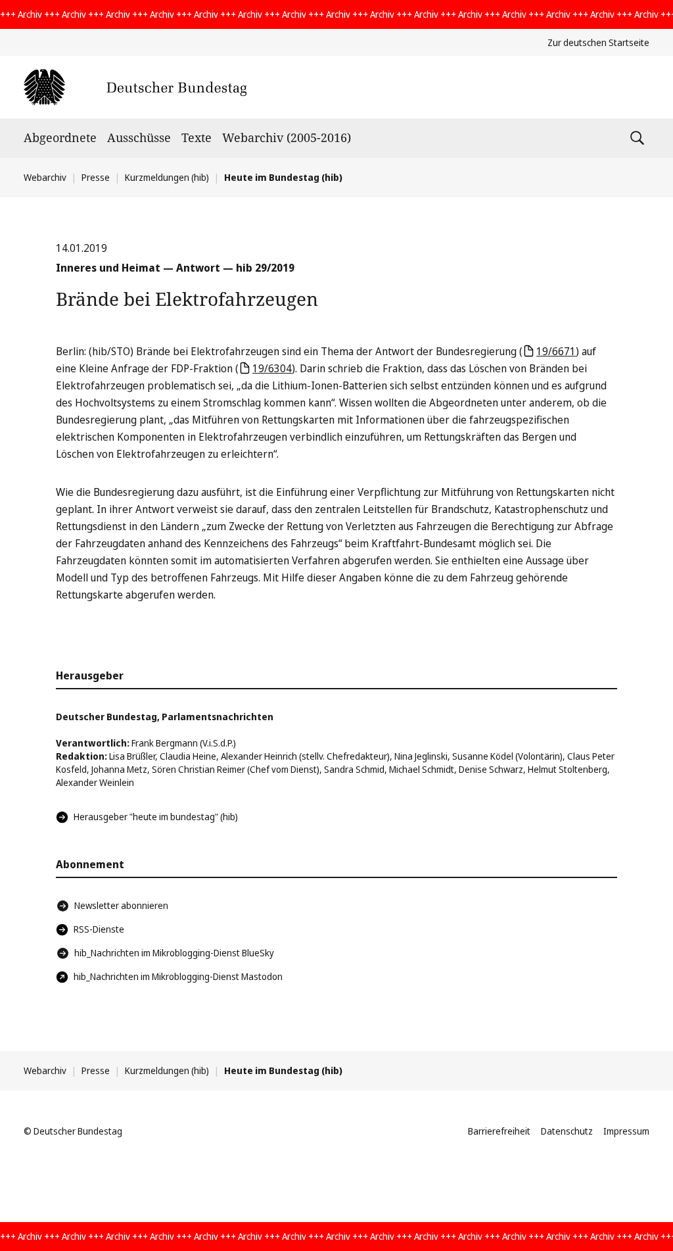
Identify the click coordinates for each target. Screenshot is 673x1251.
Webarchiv (45, 177)
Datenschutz (567, 1131)
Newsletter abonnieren (121, 905)
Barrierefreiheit (499, 1131)
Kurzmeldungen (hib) (167, 177)
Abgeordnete (60, 137)
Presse (95, 177)
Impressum (626, 1131)
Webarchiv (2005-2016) (286, 137)
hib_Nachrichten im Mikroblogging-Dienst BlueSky (174, 952)
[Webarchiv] (135, 87)
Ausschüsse (139, 137)
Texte (196, 137)
